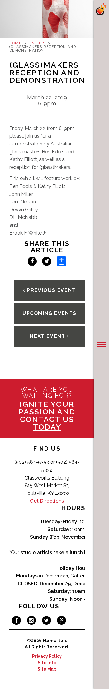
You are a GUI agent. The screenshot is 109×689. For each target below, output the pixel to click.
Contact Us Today (47, 423)
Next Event (48, 336)
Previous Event (50, 290)
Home (15, 43)
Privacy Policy (47, 656)
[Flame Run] (101, 9)
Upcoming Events (49, 313)
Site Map (47, 669)
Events (37, 43)
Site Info (47, 662)
